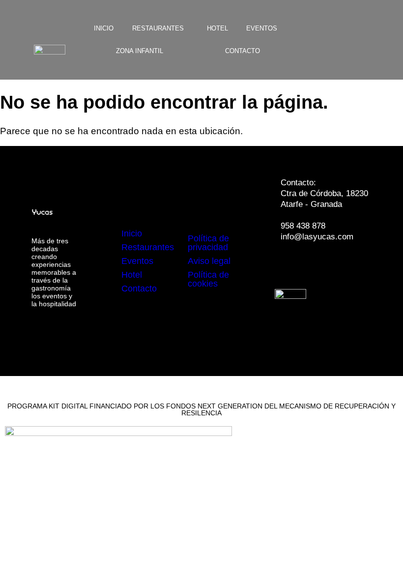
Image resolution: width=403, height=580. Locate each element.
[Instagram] (322, 264)
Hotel (217, 28)
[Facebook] (293, 264)
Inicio (104, 28)
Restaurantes (158, 28)
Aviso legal (209, 261)
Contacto (242, 51)
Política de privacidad (208, 242)
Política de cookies (208, 279)
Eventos (261, 28)
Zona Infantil (139, 51)
